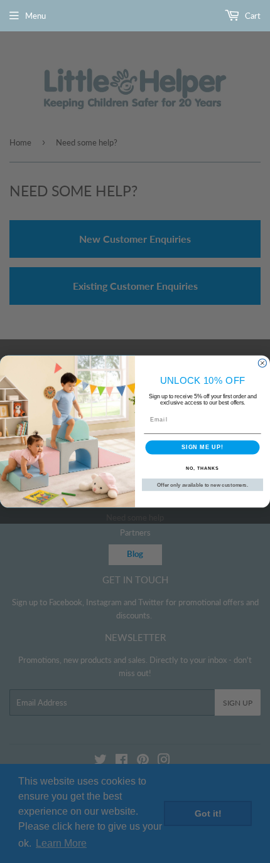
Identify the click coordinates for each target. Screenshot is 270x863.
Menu (35, 16)
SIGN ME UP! (202, 447)
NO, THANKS (202, 468)
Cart (252, 16)
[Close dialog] (262, 363)
